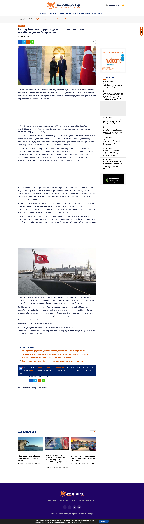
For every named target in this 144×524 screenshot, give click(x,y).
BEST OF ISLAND (78, 13)
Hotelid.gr (89, 514)
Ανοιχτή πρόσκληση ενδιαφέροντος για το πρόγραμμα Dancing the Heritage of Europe (54, 351)
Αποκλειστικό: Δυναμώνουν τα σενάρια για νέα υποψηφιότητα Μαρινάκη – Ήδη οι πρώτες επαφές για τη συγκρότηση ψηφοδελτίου (112, 165)
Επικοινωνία (64, 500)
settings (79, 522)
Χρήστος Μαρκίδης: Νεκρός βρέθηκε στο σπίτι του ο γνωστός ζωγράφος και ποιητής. (54, 361)
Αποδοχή (103, 521)
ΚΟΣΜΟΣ (69, 13)
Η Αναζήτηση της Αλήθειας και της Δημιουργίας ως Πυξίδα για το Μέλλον (56, 458)
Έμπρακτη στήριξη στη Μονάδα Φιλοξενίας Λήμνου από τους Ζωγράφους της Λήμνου (112, 121)
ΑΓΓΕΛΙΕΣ (101, 13)
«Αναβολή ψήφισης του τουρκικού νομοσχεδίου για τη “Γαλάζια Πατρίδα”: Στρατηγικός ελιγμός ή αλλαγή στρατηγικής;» (30, 460)
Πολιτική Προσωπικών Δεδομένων (83, 500)
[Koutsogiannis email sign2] (113, 179)
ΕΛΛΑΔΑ (61, 13)
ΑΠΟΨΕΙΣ (29, 19)
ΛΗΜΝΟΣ (43, 13)
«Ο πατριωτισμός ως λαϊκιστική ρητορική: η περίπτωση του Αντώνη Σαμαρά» (83, 458)
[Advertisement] (57, 113)
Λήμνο (33, 370)
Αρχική (21, 19)
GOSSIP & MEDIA (90, 13)
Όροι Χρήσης (52, 500)
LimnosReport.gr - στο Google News (51, 367)
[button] (91, 431)
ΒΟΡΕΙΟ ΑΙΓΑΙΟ (52, 13)
